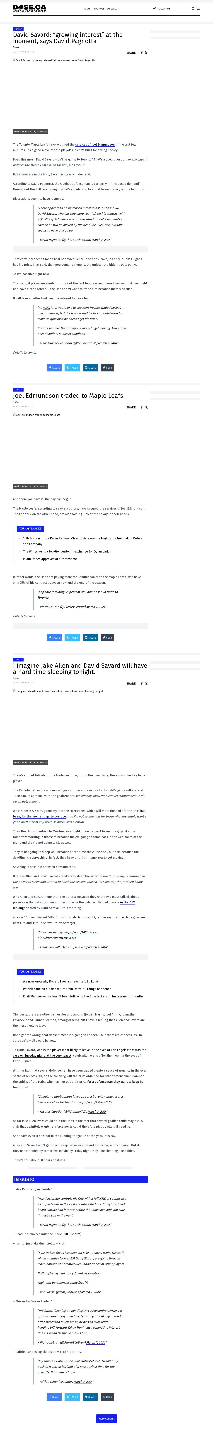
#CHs (46, 307)
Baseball (112, 8)
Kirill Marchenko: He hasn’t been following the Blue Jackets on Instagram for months (83, 996)
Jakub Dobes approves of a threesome (50, 559)
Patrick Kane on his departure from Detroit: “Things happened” (68, 989)
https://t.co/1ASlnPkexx (80, 932)
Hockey (88, 8)
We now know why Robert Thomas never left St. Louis (61, 981)
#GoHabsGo (106, 208)
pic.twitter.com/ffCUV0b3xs (56, 938)
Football (99, 8)
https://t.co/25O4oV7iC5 (95, 1102)
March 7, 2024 (101, 240)
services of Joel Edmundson (95, 144)
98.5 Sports (72, 1234)
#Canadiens (76, 334)
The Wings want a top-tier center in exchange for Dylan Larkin (67, 551)
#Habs (63, 334)
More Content (106, 1418)
